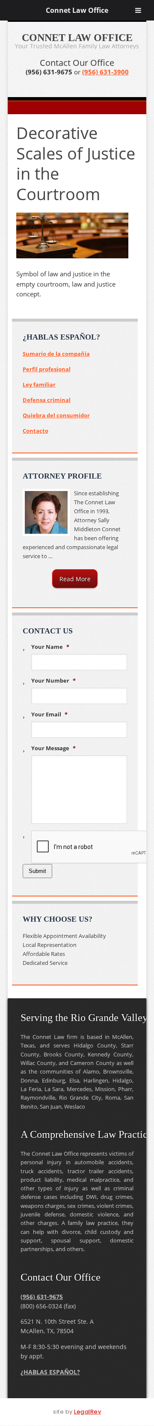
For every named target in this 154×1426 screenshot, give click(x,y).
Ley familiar (39, 384)
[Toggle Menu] (138, 10)
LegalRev (87, 1412)
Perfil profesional (47, 369)
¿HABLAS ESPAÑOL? (50, 1372)
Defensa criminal (47, 400)
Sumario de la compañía (56, 354)
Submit (37, 871)
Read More (75, 579)
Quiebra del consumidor (56, 415)
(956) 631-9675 (42, 1297)
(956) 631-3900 (105, 72)
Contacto (35, 431)
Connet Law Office (77, 10)
